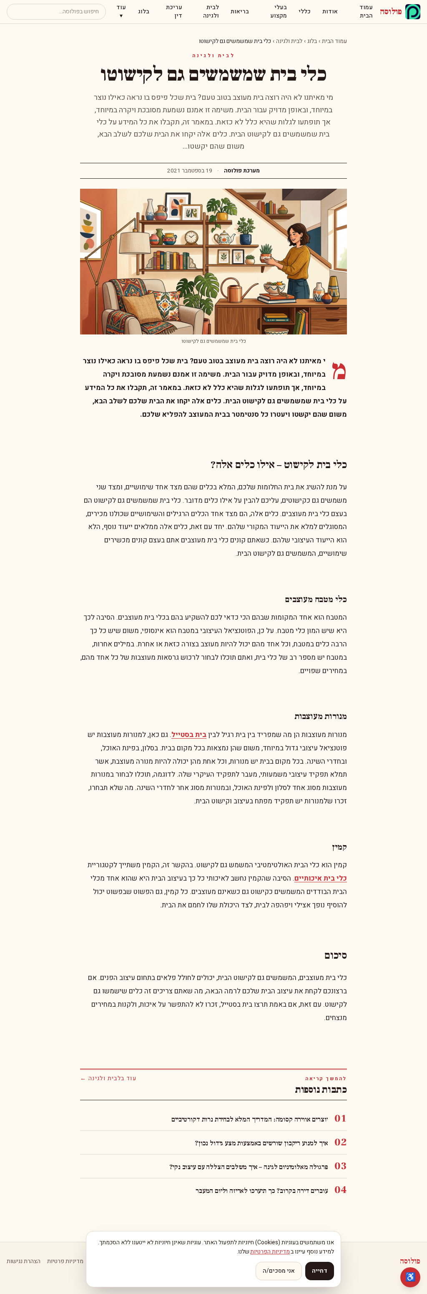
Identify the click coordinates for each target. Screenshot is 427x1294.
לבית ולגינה (211, 11)
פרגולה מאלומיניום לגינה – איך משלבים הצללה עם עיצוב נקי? (248, 1167)
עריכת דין (174, 11)
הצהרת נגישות (23, 1261)
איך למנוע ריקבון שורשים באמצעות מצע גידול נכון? (261, 1143)
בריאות (240, 11)
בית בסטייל (188, 734)
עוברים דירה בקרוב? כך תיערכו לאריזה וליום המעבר (262, 1191)
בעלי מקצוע (278, 11)
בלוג (143, 11)
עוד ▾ (121, 11)
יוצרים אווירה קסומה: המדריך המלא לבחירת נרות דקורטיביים (249, 1119)
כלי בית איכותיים (320, 878)
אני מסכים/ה (279, 1270)
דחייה (319, 1270)
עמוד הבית (366, 11)
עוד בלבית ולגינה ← (108, 1078)
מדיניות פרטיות (65, 1261)
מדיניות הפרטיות (270, 1251)
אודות (330, 11)
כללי (305, 11)
